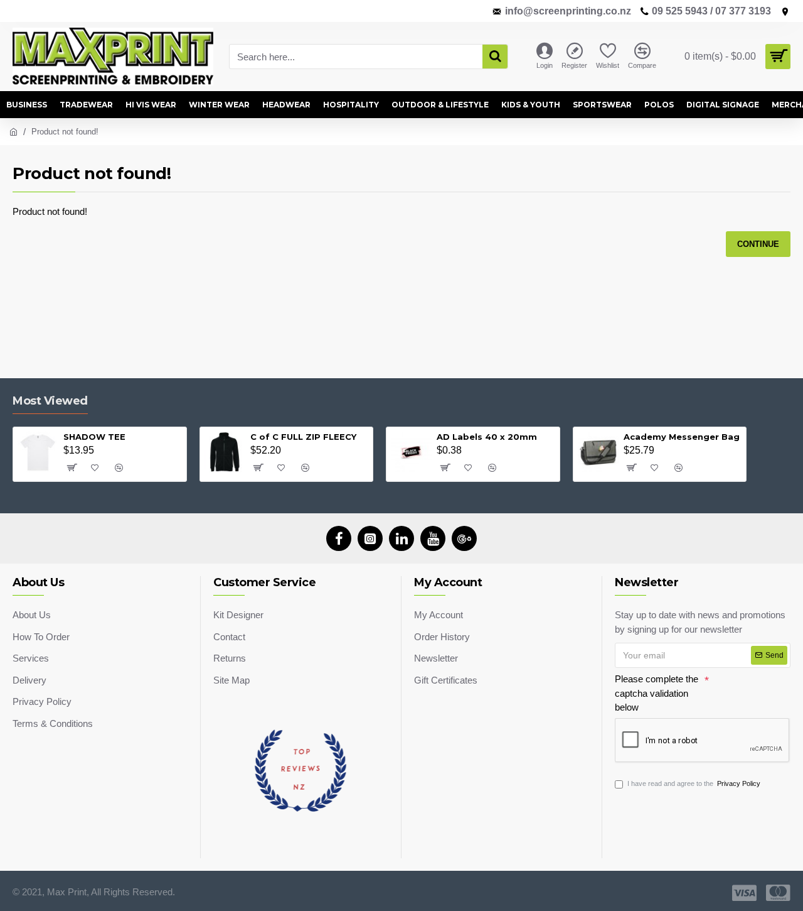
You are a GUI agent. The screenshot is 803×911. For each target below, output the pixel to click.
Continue (758, 244)
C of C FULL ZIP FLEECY (303, 437)
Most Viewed (50, 401)
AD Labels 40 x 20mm (487, 437)
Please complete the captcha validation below (656, 693)
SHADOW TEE (94, 437)
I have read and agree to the (693, 783)
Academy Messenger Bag (682, 437)
